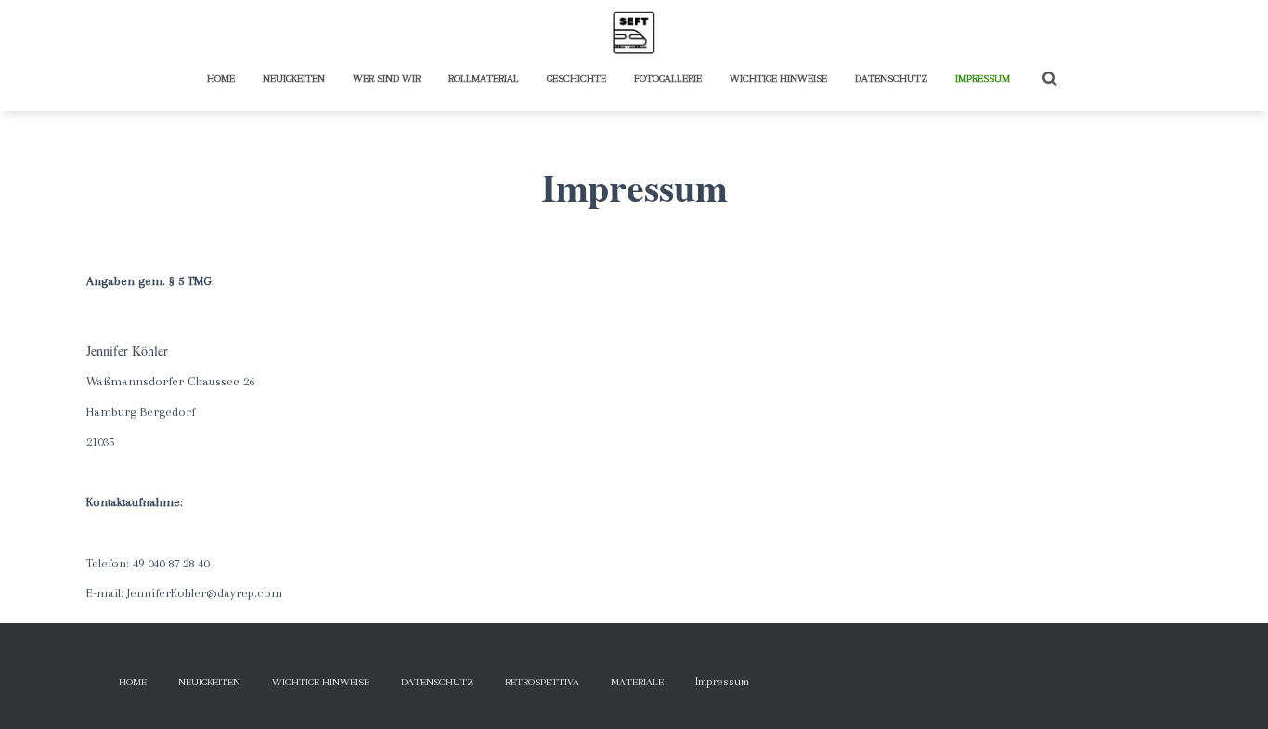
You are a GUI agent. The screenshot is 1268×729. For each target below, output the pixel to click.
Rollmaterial (483, 78)
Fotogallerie (668, 78)
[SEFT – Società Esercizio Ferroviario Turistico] (634, 32)
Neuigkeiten (294, 78)
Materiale (637, 682)
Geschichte (576, 78)
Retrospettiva (542, 682)
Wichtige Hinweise (778, 78)
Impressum (982, 78)
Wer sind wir (387, 78)
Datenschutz (891, 78)
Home (221, 78)
